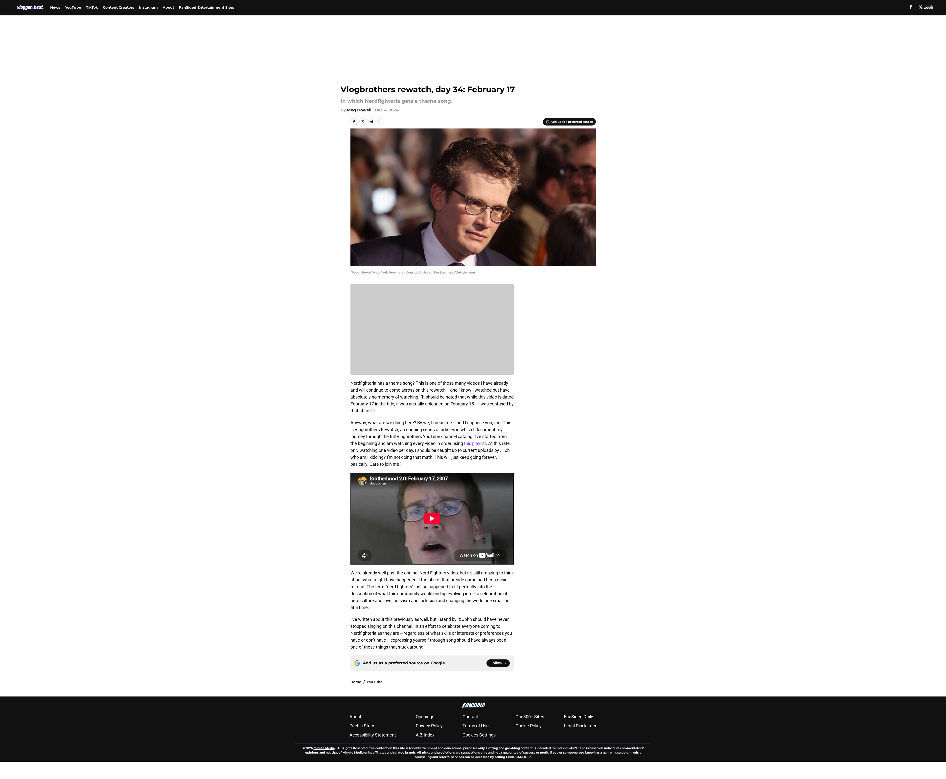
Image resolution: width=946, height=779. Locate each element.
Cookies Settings (479, 734)
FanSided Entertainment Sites (206, 7)
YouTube (73, 7)
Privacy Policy (429, 725)
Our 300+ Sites (529, 716)
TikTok (92, 7)
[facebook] (911, 7)
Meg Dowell (359, 110)
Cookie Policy (528, 725)
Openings (425, 716)
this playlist (475, 443)
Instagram (148, 7)
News (55, 7)
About (168, 7)
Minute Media (324, 748)
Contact (470, 716)
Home (355, 682)
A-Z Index (425, 734)
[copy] (380, 121)
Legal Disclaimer (580, 725)
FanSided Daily (578, 716)
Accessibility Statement (372, 734)
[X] (921, 7)
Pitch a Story (361, 725)
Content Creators (118, 7)
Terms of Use (475, 725)
